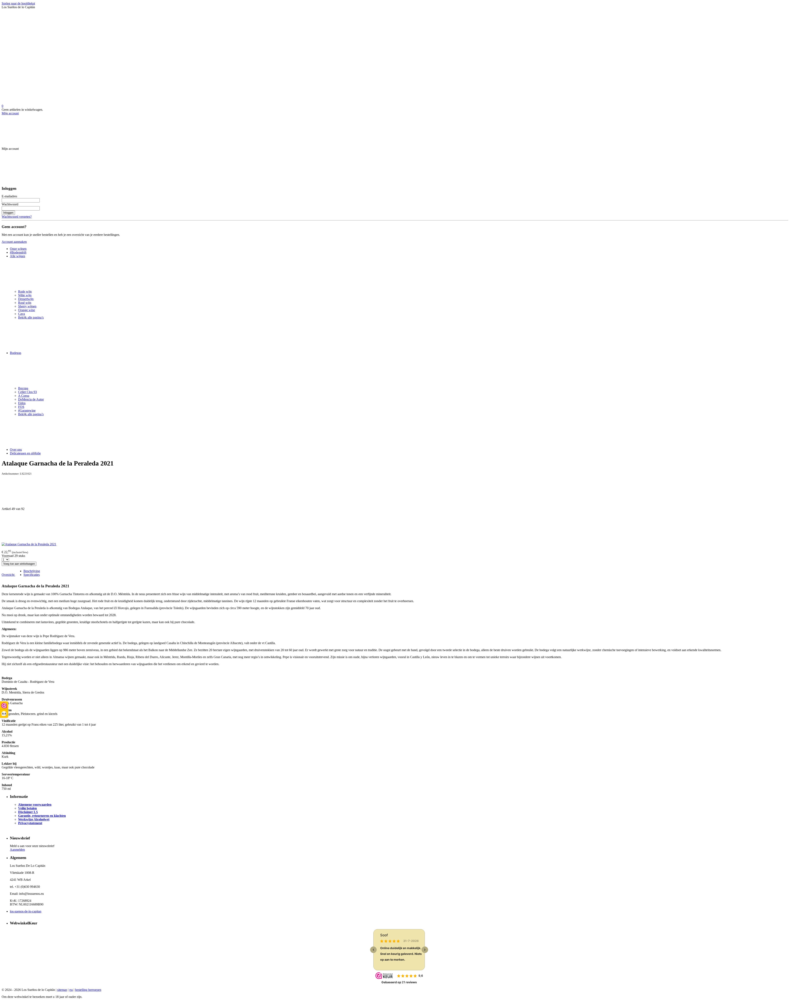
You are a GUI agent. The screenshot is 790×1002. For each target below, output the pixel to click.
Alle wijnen (17, 256)
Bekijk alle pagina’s (31, 317)
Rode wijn (25, 291)
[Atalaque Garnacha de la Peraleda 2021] (29, 544)
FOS (21, 406)
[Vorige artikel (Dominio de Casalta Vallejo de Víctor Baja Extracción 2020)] (395, 491)
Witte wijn (24, 295)
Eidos (22, 403)
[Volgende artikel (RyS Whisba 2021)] (395, 526)
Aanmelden (17, 849)
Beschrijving (31, 571)
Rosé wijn (24, 302)
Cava (21, 313)
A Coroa (23, 395)
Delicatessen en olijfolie (25, 453)
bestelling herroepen (88, 990)
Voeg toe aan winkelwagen (19, 563)
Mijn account (10, 113)
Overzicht (8, 574)
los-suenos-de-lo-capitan (25, 911)
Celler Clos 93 (27, 392)
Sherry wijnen (27, 306)
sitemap (62, 990)
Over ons (16, 449)
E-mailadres (9, 196)
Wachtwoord (10, 204)
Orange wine (26, 310)
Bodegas (15, 353)
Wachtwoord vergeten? (17, 216)
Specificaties (31, 574)
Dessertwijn (26, 299)
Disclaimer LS (28, 812)
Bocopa (23, 388)
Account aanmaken (14, 241)
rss (71, 990)
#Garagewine (27, 410)
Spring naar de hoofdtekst (18, 3)
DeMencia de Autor (31, 399)
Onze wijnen (18, 248)
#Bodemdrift (18, 252)
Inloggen (8, 212)
